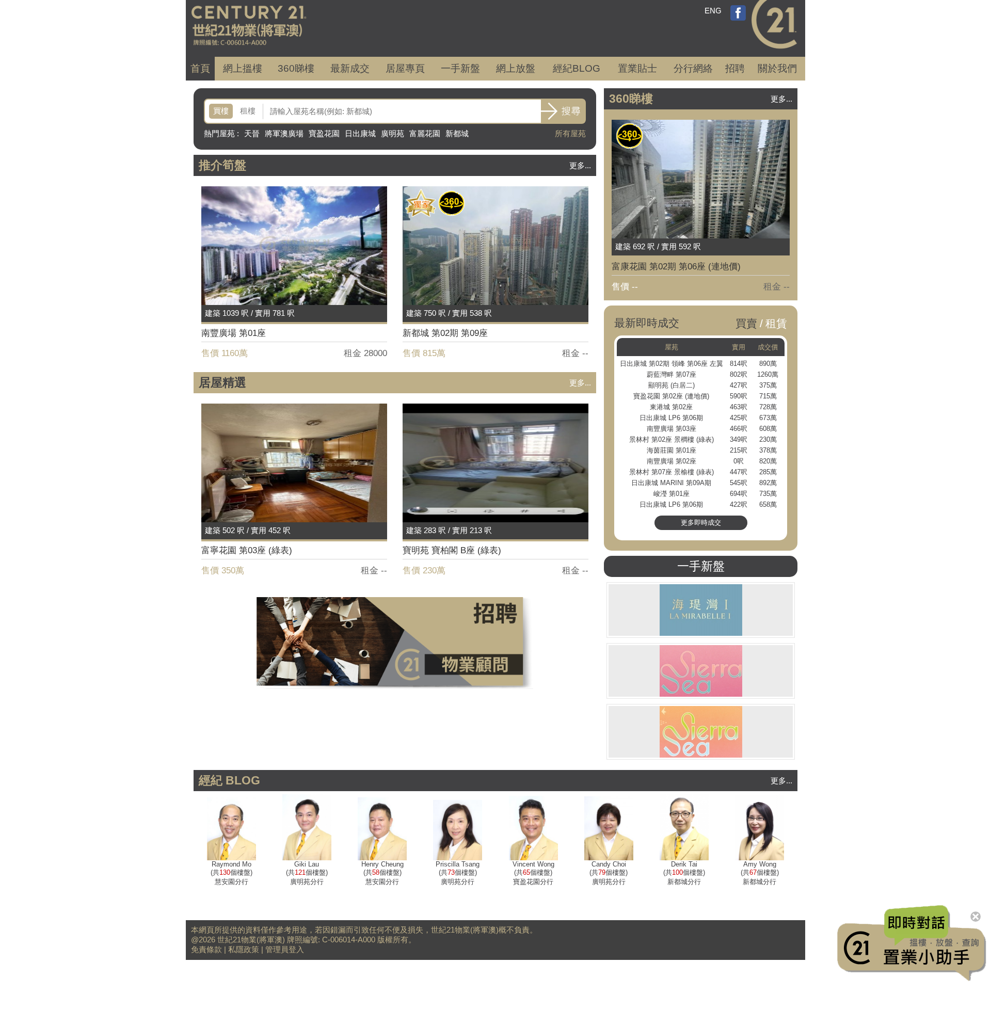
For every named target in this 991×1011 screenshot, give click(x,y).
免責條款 (206, 949)
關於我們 (777, 68)
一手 (460, 68)
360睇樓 (296, 68)
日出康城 (360, 133)
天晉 (252, 133)
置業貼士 (637, 68)
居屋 (405, 68)
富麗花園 (424, 133)
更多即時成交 (701, 522)
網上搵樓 (242, 68)
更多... (580, 165)
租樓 (247, 110)
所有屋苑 (570, 133)
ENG (713, 10)
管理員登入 (284, 949)
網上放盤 (515, 68)
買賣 (746, 323)
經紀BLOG (576, 68)
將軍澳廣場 (284, 133)
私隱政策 (243, 949)
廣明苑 (392, 133)
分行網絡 (693, 68)
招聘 (735, 68)
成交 (350, 68)
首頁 (200, 68)
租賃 (776, 323)
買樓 (221, 110)
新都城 (457, 133)
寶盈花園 (324, 133)
